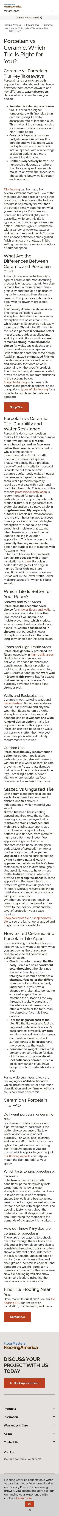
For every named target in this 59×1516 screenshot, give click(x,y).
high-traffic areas (42, 654)
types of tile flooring (34, 389)
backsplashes (13, 703)
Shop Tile (16, 407)
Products (10, 1408)
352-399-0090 (12, 11)
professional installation (31, 492)
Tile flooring (12, 189)
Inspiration (11, 1417)
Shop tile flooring (15, 382)
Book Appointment (26, 1383)
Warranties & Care (16, 1425)
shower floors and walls (34, 609)
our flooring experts (17, 1156)
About (8, 1433)
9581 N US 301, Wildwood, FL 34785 (22, 1459)
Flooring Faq (32, 25)
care (28, 561)
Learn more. (24, 1498)
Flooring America (12, 25)
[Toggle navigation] (52, 11)
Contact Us (17, 1317)
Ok (29, 1504)
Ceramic (48, 25)
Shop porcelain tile (16, 918)
